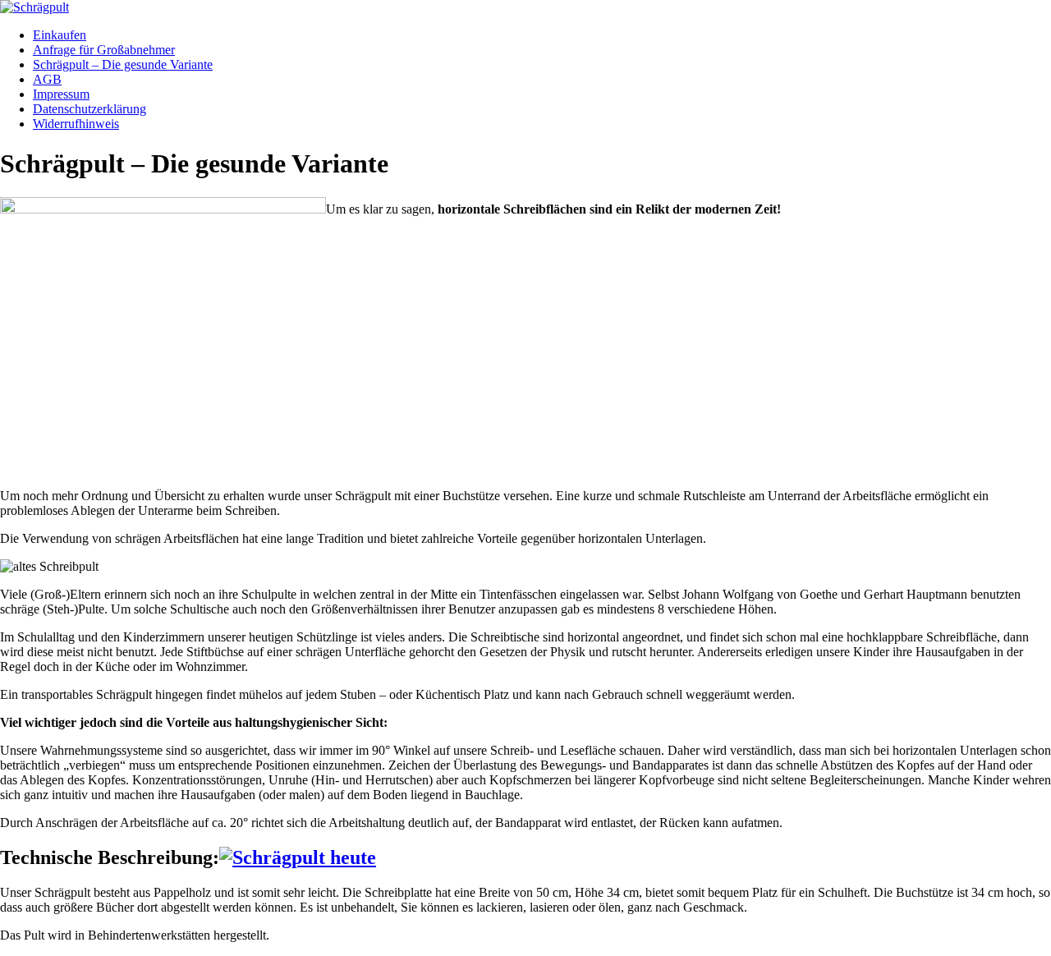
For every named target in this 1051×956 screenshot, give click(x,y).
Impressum (61, 94)
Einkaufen (59, 35)
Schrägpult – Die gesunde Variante (123, 64)
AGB (47, 79)
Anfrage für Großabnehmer (104, 50)
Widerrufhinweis (76, 124)
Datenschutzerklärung (89, 109)
